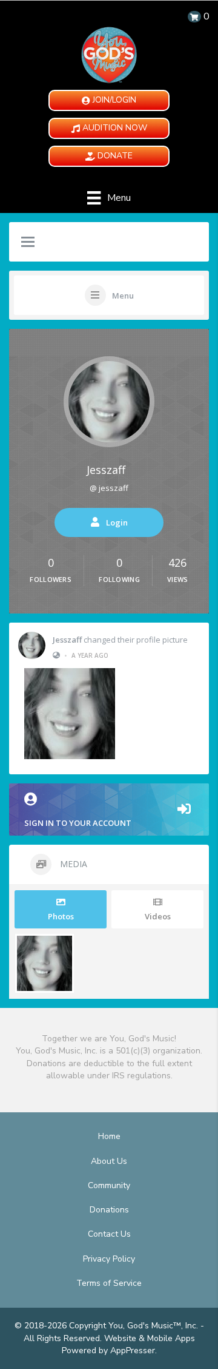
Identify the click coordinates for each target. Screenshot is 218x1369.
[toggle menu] (28, 243)
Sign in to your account (77, 822)
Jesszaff (106, 469)
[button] (109, 100)
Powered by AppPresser (108, 1350)
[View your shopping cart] (194, 16)
